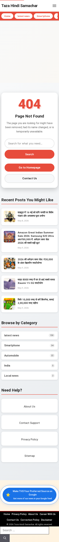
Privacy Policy (19, 514)
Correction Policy (29, 520)
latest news (24, 16)
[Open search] (49, 6)
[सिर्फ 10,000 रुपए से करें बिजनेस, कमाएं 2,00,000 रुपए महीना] (9, 308)
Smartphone (43, 16)
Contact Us (29, 178)
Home (7, 16)
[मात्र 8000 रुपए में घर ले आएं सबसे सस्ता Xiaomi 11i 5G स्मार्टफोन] (9, 288)
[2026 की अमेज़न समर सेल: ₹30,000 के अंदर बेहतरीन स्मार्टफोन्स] (9, 268)
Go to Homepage (29, 167)
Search (29, 154)
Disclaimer (46, 520)
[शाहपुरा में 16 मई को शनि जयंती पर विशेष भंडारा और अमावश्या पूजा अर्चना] (9, 221)
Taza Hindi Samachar (19, 5)
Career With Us (48, 514)
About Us (33, 514)
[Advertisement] (29, 51)
